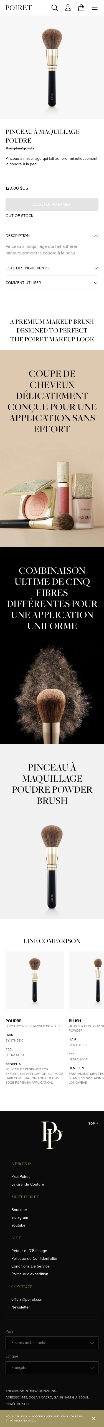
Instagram (19, 1217)
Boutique (19, 1210)
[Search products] (55, 8)
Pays (10, 1331)
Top (91, 1123)
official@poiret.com (27, 1299)
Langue (12, 1356)
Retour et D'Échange (29, 1251)
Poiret (19, 7)
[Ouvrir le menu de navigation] (94, 8)
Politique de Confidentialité (34, 1258)
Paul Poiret (20, 1176)
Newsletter (20, 1307)
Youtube (18, 1225)
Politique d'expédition (29, 1274)
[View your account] (68, 8)
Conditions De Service (30, 1266)
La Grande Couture (27, 1184)
